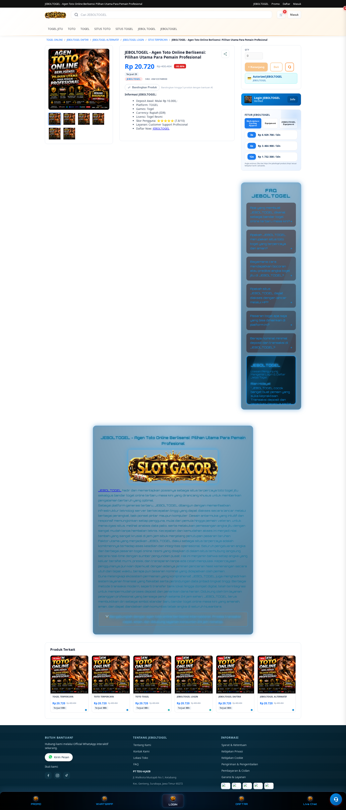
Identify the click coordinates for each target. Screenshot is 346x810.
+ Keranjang (256, 67)
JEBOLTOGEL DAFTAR (78, 39)
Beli (276, 67)
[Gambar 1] (54, 119)
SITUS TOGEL (124, 29)
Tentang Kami (142, 745)
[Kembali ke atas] (337, 789)
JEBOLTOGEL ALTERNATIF (106, 39)
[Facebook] (48, 775)
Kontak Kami (141, 751)
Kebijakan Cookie (232, 758)
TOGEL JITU (55, 29)
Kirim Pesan (61, 757)
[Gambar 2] (69, 119)
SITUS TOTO (102, 29)
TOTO (71, 29)
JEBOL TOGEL (146, 29)
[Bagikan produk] (225, 54)
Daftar (286, 4)
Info (292, 99)
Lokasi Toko (140, 758)
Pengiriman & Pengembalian (239, 764)
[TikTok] (66, 775)
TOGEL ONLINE (54, 39)
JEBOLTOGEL (261, 4)
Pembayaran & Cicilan (235, 770)
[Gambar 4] (98, 119)
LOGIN (173, 804)
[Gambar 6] (69, 133)
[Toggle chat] (336, 799)
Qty (247, 50)
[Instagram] (57, 775)
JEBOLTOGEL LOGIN (133, 39)
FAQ (136, 764)
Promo (276, 4)
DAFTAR (241, 804)
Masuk (297, 4)
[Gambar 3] (83, 119)
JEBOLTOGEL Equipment (288, 123)
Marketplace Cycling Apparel (253, 123)
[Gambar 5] (54, 133)
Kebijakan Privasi (232, 751)
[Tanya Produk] (289, 67)
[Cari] (76, 15)
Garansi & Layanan (233, 777)
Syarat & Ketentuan (233, 745)
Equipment (270, 123)
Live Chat (310, 804)
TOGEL (84, 29)
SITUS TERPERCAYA (158, 39)
